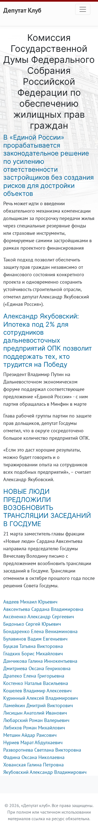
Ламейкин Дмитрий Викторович (38, 705)
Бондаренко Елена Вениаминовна (40, 631)
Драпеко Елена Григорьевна (33, 676)
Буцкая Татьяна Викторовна (33, 646)
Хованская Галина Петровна (33, 764)
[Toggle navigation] (82, 9)
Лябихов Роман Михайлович (34, 727)
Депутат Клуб (22, 10)
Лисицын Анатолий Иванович (35, 713)
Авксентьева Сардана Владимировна (43, 609)
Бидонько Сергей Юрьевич (32, 624)
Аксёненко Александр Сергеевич (38, 616)
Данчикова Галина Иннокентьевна (40, 661)
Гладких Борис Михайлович (33, 653)
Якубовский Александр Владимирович (45, 772)
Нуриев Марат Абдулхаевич (33, 742)
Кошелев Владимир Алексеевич (37, 690)
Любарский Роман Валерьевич (36, 720)
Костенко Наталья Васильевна (35, 683)
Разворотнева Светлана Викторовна (42, 750)
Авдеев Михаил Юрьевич (30, 602)
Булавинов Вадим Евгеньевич (35, 639)
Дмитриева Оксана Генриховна (37, 668)
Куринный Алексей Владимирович (40, 698)
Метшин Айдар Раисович (30, 735)
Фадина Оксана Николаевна (34, 757)
